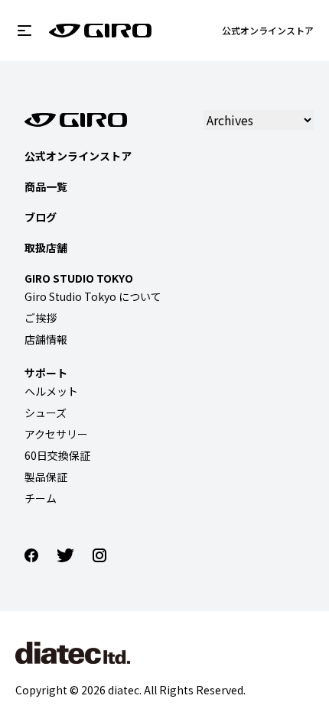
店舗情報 (45, 339)
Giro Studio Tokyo (78, 278)
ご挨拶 (40, 317)
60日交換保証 (57, 455)
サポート (45, 372)
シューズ (45, 412)
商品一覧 (45, 186)
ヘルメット (51, 391)
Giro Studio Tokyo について (92, 296)
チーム (40, 498)
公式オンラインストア (268, 30)
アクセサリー (56, 434)
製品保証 (45, 476)
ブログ (40, 217)
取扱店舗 (45, 247)
